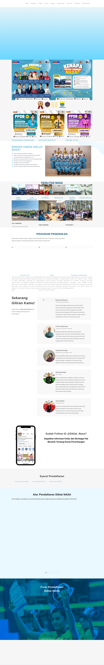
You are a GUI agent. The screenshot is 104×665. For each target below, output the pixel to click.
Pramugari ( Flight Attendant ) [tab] (22, 481)
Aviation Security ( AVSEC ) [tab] (55, 481)
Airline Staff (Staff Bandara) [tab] (39, 481)
